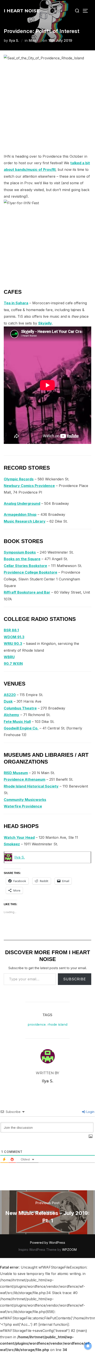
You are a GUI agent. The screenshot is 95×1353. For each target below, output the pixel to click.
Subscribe (74, 979)
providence (37, 1025)
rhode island (57, 1025)
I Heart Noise (22, 10)
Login (90, 1112)
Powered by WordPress (47, 1242)
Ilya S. (14, 40)
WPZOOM (69, 1249)
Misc (33, 40)
